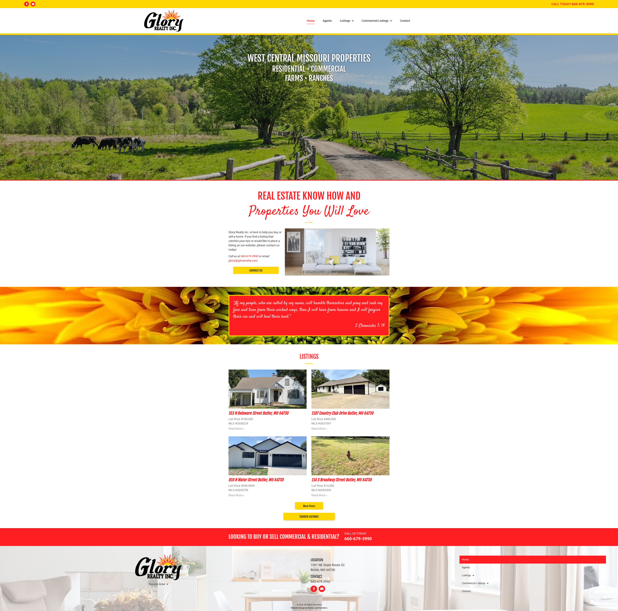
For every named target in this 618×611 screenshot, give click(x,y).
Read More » (236, 428)
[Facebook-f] (26, 4)
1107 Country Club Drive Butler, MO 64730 (342, 413)
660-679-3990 (583, 4)
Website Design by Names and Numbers (309, 608)
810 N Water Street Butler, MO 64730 (256, 479)
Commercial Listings (375, 20)
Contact (405, 20)
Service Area (157, 584)
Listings (345, 20)
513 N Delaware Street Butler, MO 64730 (258, 413)
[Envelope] (33, 4)
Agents (327, 20)
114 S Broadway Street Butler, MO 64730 (341, 479)
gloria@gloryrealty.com (243, 260)
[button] (309, 506)
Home (311, 20)
